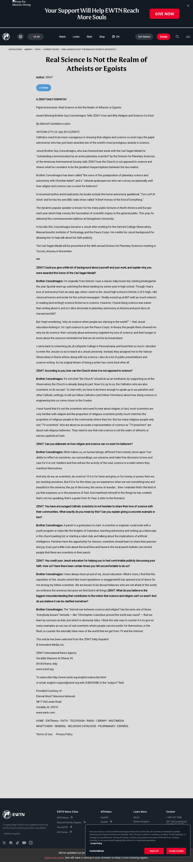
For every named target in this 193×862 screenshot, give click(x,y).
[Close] (188, 6)
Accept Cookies (176, 851)
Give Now (164, 13)
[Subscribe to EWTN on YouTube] (24, 843)
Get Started (144, 36)
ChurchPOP (62, 827)
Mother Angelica (141, 821)
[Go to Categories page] (20, 36)
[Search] (177, 36)
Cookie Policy (96, 843)
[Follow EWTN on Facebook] (11, 843)
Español (104, 817)
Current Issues (51, 49)
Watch (62, 36)
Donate (163, 36)
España (104, 822)
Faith (37, 49)
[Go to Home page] (13, 814)
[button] (115, 36)
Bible (89, 36)
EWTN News (62, 817)
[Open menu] (188, 37)
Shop (102, 36)
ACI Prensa (62, 832)
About (136, 817)
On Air (36, 36)
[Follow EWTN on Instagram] (31, 843)
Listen (76, 36)
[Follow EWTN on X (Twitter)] (4, 843)
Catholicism (15, 49)
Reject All (154, 851)
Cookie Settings (97, 851)
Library (28, 49)
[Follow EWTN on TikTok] (17, 843)
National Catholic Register (69, 822)
